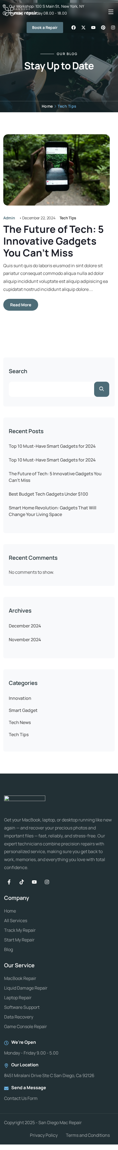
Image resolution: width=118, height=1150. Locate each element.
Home (47, 106)
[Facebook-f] (9, 882)
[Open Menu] (111, 12)
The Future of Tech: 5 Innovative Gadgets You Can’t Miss (53, 240)
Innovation (20, 698)
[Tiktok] (22, 882)
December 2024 (25, 626)
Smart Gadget (23, 710)
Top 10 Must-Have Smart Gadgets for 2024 (52, 446)
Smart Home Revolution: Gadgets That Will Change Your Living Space (52, 511)
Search (18, 371)
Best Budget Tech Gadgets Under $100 (48, 494)
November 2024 (25, 640)
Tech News (20, 722)
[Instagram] (47, 882)
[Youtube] (34, 882)
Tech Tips (68, 217)
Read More (20, 305)
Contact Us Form (21, 1098)
